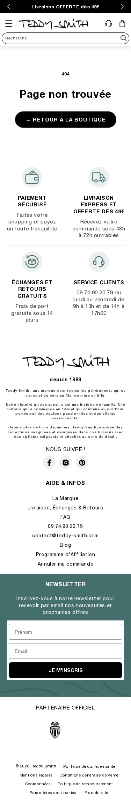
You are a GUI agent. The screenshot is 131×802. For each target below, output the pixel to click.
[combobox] (65, 38)
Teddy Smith (44, 766)
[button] (9, 24)
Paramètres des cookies (53, 792)
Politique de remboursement (85, 783)
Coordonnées (38, 783)
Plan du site (96, 792)
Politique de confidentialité (89, 766)
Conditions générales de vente (89, 775)
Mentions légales (36, 775)
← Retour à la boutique (66, 119)
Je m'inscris (66, 670)
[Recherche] (123, 38)
